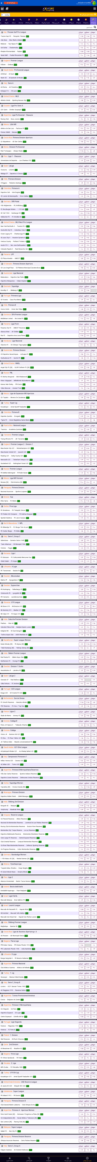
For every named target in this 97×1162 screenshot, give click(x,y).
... (94, 290)
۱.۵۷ (94, 78)
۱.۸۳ (94, 65)
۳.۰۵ (88, 36)
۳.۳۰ (88, 281)
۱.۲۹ (82, 377)
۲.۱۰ (82, 230)
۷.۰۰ (88, 205)
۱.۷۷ (82, 635)
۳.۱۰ (94, 40)
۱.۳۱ (94, 209)
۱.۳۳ (94, 787)
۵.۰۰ (94, 74)
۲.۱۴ (82, 990)
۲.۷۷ (88, 420)
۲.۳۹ (82, 174)
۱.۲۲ (82, 160)
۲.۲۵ (82, 36)
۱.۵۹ (94, 151)
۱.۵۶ (82, 258)
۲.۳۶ (82, 416)
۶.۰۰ (94, 142)
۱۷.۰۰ (94, 439)
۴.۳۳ (87, 74)
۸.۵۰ (88, 429)
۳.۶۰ (88, 128)
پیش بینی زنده (67, 1160)
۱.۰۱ (94, 482)
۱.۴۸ (82, 74)
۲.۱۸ (82, 40)
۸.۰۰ (82, 209)
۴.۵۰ (82, 78)
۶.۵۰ (82, 648)
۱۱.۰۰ (94, 160)
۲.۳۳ (94, 388)
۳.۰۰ (88, 44)
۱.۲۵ (94, 501)
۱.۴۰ (82, 290)
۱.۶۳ (82, 452)
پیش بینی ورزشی (87, 1160)
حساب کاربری (10, 1160)
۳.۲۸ (88, 309)
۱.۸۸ (82, 328)
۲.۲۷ (82, 1150)
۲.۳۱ (94, 241)
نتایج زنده (48, 1160)
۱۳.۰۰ (81, 501)
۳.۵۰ (94, 91)
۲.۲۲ (94, 809)
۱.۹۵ (94, 420)
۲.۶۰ (82, 463)
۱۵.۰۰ (94, 606)
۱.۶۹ (82, 300)
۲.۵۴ (81, 809)
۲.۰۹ (82, 778)
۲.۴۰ (94, 335)
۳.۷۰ (88, 65)
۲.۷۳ (94, 230)
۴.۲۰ (94, 196)
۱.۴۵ (82, 142)
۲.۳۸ (82, 561)
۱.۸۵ (94, 55)
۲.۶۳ (94, 48)
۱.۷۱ (82, 868)
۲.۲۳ (94, 128)
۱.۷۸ (82, 196)
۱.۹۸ (94, 318)
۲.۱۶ (82, 91)
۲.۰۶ (82, 238)
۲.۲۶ (94, 917)
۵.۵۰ (94, 110)
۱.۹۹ (82, 183)
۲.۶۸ (94, 234)
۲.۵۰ (82, 48)
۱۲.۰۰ (82, 205)
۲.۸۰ (94, 238)
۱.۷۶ (82, 527)
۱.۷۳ (82, 245)
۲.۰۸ (82, 826)
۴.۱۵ (88, 78)
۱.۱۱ (94, 429)
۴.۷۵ (81, 151)
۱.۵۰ (82, 571)
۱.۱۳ (82, 439)
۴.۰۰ (82, 55)
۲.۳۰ (94, 544)
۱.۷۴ (82, 623)
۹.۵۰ (94, 277)
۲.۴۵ (94, 119)
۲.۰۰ (82, 249)
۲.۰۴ (82, 1030)
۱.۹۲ (82, 132)
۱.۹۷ (94, 367)
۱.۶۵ (82, 100)
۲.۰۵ (82, 456)
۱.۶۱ (82, 110)
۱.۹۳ (82, 397)
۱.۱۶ (94, 205)
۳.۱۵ (88, 91)
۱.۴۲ (94, 610)
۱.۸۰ (82, 170)
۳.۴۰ (88, 183)
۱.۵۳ (94, 806)
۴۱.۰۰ (81, 482)
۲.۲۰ (82, 44)
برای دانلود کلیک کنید (11, 3)
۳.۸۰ (82, 65)
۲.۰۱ (82, 849)
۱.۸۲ (82, 492)
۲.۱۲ (94, 460)
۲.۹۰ (94, 36)
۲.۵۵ (81, 51)
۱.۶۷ (82, 87)
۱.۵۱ (82, 192)
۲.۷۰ (94, 518)
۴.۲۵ (81, 420)
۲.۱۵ (82, 738)
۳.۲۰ (82, 128)
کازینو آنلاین (29, 1160)
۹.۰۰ (94, 377)
